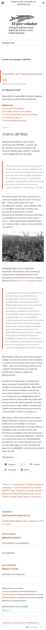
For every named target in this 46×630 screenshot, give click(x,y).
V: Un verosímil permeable (14, 126)
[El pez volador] (23, 23)
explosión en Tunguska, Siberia (27, 286)
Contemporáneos (18, 490)
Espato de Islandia (17, 496)
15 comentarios (35, 503)
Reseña (31, 499)
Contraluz (29, 490)
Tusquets (13, 503)
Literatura (38, 496)
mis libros (25, 527)
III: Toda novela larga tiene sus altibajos (20, 120)
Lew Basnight (29, 496)
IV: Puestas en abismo (12, 123)
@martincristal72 (11, 543)
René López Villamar (31, 399)
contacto (7, 530)
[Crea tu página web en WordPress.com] (23, 3)
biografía (33, 527)
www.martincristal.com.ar (16, 521)
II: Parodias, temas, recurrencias (16, 117)
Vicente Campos (22, 503)
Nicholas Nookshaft (20, 499)
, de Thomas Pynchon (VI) (22, 79)
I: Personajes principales (13, 114)
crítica (41, 527)
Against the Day (27, 493)
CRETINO (6, 496)
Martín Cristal (7, 499)
